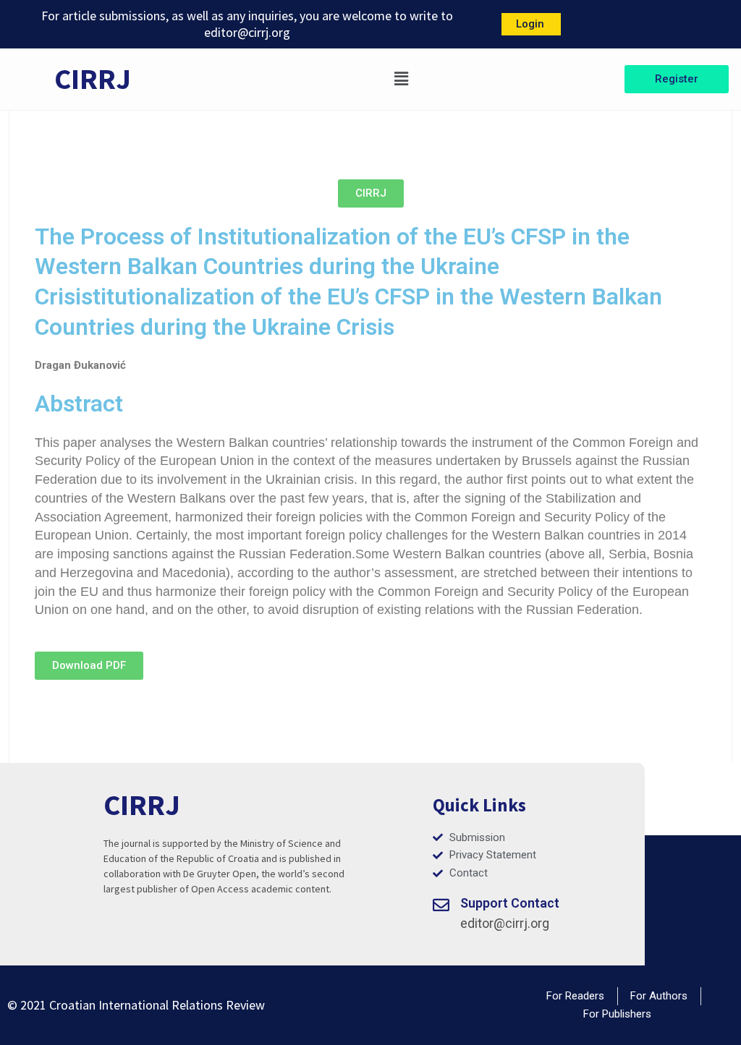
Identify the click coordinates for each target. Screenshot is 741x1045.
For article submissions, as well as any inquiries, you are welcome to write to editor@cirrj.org (247, 23)
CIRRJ (92, 79)
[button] (401, 79)
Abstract (79, 403)
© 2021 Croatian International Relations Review (136, 1005)
